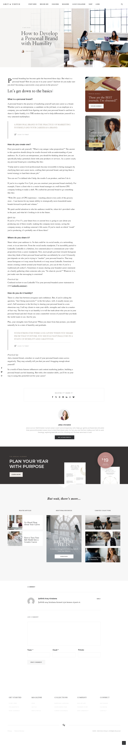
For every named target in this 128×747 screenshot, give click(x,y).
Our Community (82, 710)
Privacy (10, 731)
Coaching (55, 4)
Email (56, 650)
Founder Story (82, 707)
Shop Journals (14, 710)
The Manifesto (14, 707)
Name (30, 650)
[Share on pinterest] (63, 397)
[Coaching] (102, 133)
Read (33, 703)
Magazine (65, 4)
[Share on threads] (59, 397)
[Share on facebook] (52, 397)
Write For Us (36, 710)
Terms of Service (19, 731)
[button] (123, 4)
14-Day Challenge (78, 4)
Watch (34, 707)
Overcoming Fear (60, 707)
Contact (103, 710)
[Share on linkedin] (66, 397)
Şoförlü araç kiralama (47, 599)
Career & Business (61, 710)
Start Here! (13, 703)
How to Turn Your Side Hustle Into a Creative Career (31, 540)
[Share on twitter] (56, 397)
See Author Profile (64, 437)
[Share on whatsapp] (70, 397)
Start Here (32, 4)
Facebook (103, 707)
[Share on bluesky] (73, 397)
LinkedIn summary (19, 285)
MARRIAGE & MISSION (61, 703)
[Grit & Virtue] (11, 4)
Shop (90, 4)
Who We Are (44, 4)
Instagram (104, 703)
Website (81, 650)
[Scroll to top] (124, 743)
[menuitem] (32, 4)
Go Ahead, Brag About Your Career (32, 524)
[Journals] (102, 94)
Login (98, 4)
